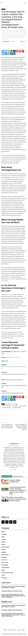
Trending (7, 7)
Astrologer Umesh (9, 404)
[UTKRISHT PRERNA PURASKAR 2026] (5, 481)
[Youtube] (14, 522)
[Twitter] (6, 44)
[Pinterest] (9, 44)
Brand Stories (15, 405)
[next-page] (5, 504)
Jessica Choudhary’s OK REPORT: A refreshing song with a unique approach (21, 427)
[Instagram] (15, 470)
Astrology (16, 404)
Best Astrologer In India (6, 405)
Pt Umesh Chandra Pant (6, 407)
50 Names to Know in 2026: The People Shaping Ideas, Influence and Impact (13, 587)
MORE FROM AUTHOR (18, 476)
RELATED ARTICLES (6, 476)
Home (2, 7)
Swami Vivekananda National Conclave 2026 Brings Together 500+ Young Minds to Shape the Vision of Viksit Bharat (17, 490)
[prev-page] (2, 504)
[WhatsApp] (12, 44)
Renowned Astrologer (17, 407)
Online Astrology (22, 405)
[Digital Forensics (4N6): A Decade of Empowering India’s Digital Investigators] (5, 499)
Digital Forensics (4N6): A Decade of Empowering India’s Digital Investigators (17, 499)
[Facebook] (2, 44)
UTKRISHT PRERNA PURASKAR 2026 (11, 591)
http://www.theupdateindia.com (14, 445)
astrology (8, 294)
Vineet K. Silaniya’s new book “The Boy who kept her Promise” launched (7, 426)
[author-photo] (14, 441)
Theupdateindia (6, 41)
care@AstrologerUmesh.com (13, 357)
